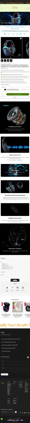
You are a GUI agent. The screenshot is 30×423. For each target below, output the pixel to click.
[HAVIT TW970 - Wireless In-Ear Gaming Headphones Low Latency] (6, 306)
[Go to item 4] (11, 60)
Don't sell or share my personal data (21, 384)
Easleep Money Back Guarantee (26, 391)
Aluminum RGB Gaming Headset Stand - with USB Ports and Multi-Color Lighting (13, 89)
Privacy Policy (21, 386)
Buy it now (15, 97)
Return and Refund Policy (26, 389)
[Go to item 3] (8, 60)
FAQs (14, 383)
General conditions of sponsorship (15, 403)
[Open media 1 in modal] (20, 38)
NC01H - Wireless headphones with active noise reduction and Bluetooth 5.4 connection (17, 315)
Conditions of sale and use (26, 384)
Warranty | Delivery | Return (5, 84)
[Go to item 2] (5, 60)
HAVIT (6, 313)
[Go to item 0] (2, 60)
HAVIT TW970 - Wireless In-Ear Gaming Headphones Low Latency (6, 315)
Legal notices (26, 385)
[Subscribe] (16, 412)
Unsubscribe (20, 387)
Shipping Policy (26, 387)
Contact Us (8, 403)
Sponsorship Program (15, 400)
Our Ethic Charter (8, 400)
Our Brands (8, 402)
